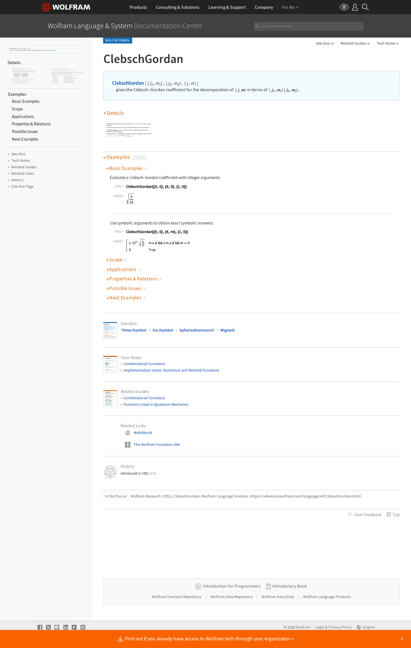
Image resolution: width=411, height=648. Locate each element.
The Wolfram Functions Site (157, 444)
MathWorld (143, 432)
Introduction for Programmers (232, 586)
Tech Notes (386, 43)
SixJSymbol (163, 330)
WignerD (227, 330)
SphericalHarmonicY (196, 330)
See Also (323, 43)
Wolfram (303, 627)
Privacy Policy (340, 627)
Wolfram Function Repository (177, 596)
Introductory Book (289, 586)
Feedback (368, 514)
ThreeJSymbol (133, 330)
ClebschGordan (12, 48)
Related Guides (353, 43)
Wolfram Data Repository (232, 596)
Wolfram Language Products (327, 596)
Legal (319, 627)
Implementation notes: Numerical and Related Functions (171, 370)
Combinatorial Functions (144, 363)
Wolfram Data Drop (278, 596)
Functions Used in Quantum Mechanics (155, 404)
